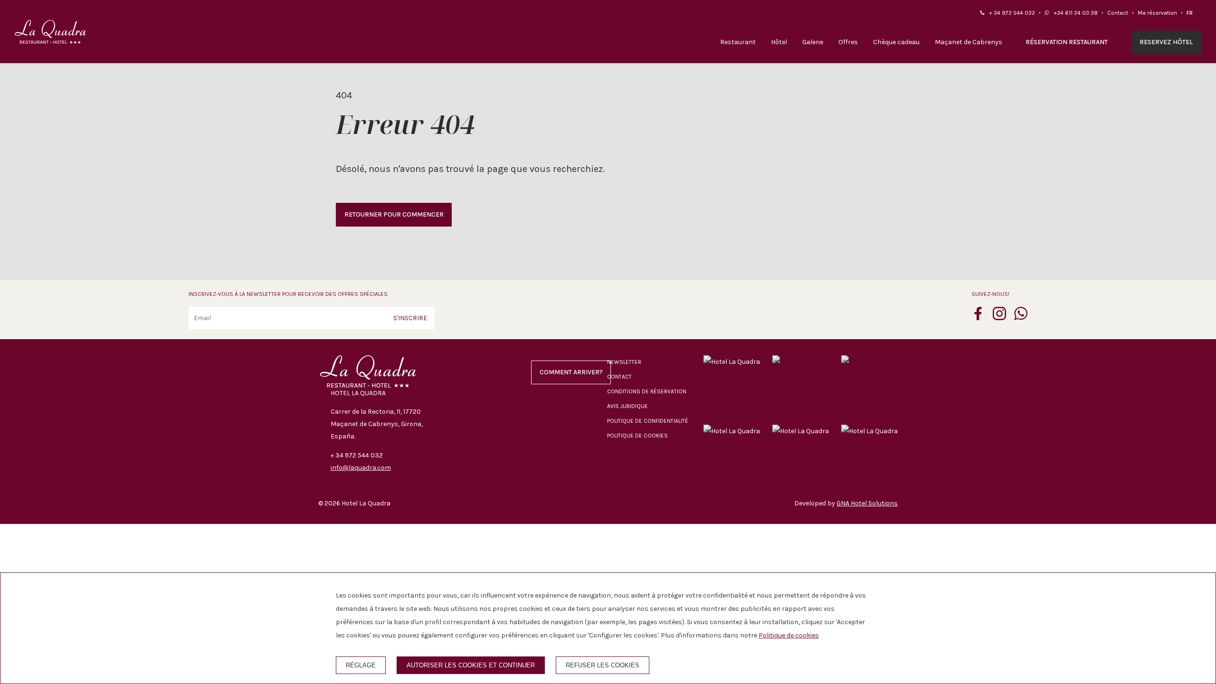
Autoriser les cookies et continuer (471, 665)
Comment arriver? (571, 372)
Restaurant (738, 42)
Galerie (812, 42)
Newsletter (624, 362)
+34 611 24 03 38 (1076, 13)
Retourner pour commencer (394, 214)
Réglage (361, 665)
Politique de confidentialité (647, 421)
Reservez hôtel (1166, 42)
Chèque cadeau (896, 42)
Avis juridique (627, 406)
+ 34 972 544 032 (1012, 13)
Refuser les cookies (602, 665)
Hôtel (779, 42)
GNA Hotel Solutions (867, 503)
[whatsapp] (1020, 317)
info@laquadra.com (361, 468)
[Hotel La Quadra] (50, 32)
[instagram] (999, 317)
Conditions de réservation (646, 391)
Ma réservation (1157, 13)
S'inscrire (410, 318)
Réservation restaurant (1067, 42)
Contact (1117, 13)
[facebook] (978, 317)
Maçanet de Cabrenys (968, 42)
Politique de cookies (637, 435)
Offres (848, 42)
